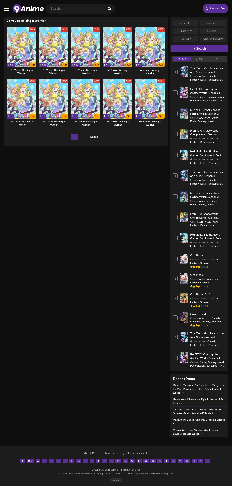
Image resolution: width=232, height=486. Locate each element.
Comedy (211, 76)
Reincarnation (215, 79)
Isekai (203, 79)
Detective (195, 321)
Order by (212, 38)
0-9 (30, 460)
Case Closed (198, 314)
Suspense (211, 100)
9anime (116, 480)
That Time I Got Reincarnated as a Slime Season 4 (207, 70)
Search (200, 48)
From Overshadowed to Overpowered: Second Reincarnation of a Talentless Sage (207, 132)
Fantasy (194, 79)
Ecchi (193, 121)
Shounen (204, 263)
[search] (109, 9)
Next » (94, 136)
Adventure (204, 118)
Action (202, 76)
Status (212, 31)
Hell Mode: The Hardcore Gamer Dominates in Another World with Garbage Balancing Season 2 (207, 153)
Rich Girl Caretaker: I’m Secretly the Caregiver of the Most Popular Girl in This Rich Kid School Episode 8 (199, 389)
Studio (185, 31)
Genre (184, 23)
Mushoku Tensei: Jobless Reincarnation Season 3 (205, 111)
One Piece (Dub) (200, 294)
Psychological (197, 100)
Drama (202, 97)
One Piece (196, 255)
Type (185, 38)
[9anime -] (28, 11)
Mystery (206, 321)
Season (212, 23)
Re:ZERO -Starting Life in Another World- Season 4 (205, 90)
